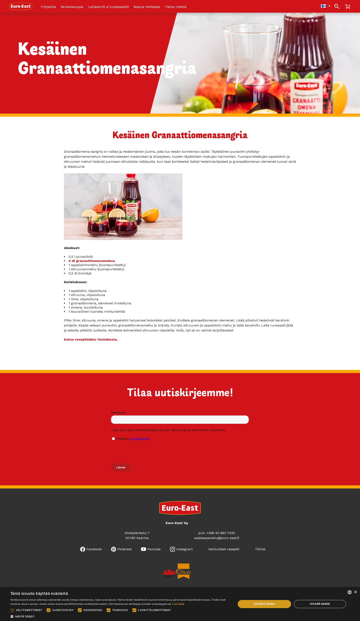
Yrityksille (48, 7)
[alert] (180, 604)
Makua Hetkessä (147, 7)
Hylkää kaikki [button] (320, 604)
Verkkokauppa (71, 7)
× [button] (355, 592)
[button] (120, 616)
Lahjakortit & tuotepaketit (108, 7)
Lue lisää (178, 604)
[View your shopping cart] (347, 7)
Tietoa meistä (175, 7)
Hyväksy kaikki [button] (264, 604)
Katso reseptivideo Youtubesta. (91, 339)
